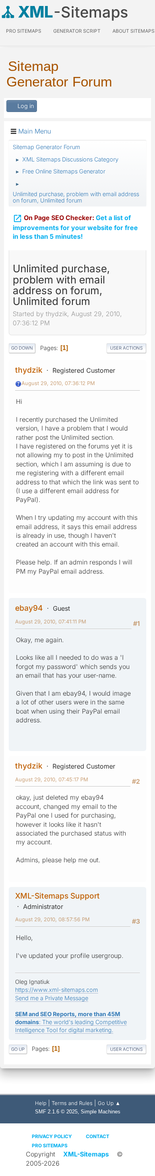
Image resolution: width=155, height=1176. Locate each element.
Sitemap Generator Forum (59, 73)
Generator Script (77, 31)
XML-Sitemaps (86, 1154)
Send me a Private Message (51, 998)
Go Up (18, 1049)
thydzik (29, 370)
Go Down (22, 348)
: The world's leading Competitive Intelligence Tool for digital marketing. (71, 1022)
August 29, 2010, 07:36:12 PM (58, 383)
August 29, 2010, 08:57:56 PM (52, 919)
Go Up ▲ (109, 1103)
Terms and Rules (72, 1103)
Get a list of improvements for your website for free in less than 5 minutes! (75, 227)
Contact (97, 1136)
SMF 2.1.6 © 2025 (56, 1112)
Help (40, 1103)
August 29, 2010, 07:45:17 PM (51, 779)
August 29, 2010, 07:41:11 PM (50, 621)
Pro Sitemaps (50, 1145)
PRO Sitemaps (23, 31)
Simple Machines (100, 1112)
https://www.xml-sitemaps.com (56, 989)
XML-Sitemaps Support (57, 896)
